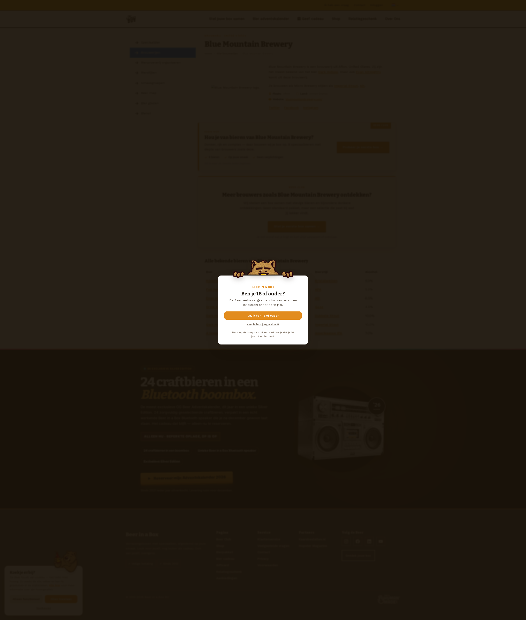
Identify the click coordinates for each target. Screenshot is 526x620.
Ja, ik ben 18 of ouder (263, 315)
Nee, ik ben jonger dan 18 (263, 324)
